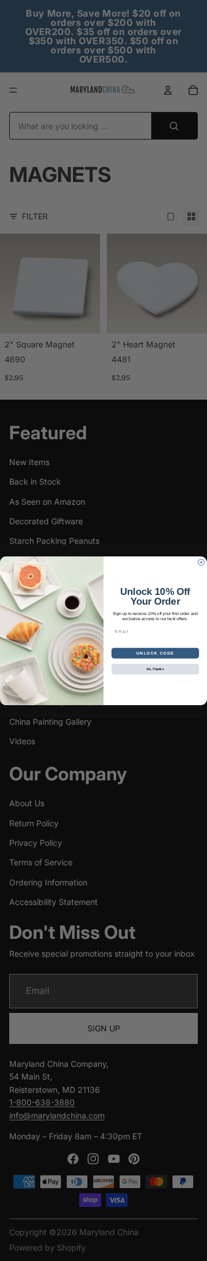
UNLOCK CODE (155, 653)
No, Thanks (155, 668)
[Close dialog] (201, 562)
